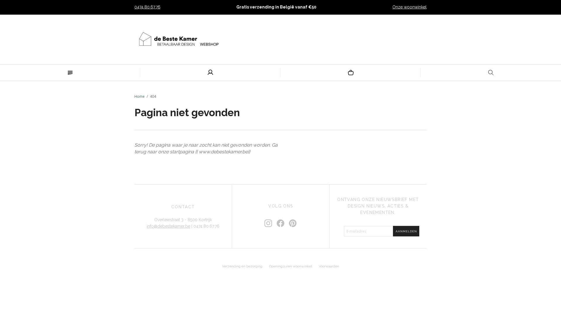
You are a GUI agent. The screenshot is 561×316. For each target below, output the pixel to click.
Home (139, 96)
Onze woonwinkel (409, 7)
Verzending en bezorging (242, 266)
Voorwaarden (329, 266)
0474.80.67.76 (147, 7)
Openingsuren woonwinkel (290, 266)
